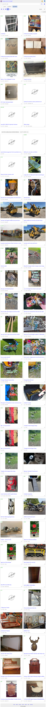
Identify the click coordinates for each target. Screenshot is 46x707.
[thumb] (4, 9)
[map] (10, 9)
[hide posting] (21, 35)
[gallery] (8, 9)
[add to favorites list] (1, 35)
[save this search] (44, 4)
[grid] (6, 9)
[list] (1, 9)
